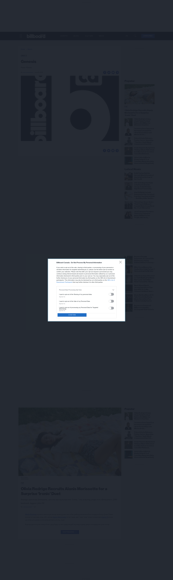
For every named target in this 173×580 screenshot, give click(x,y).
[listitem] (86, 290)
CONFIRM (72, 315)
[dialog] (86, 290)
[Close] (121, 263)
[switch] (111, 294)
